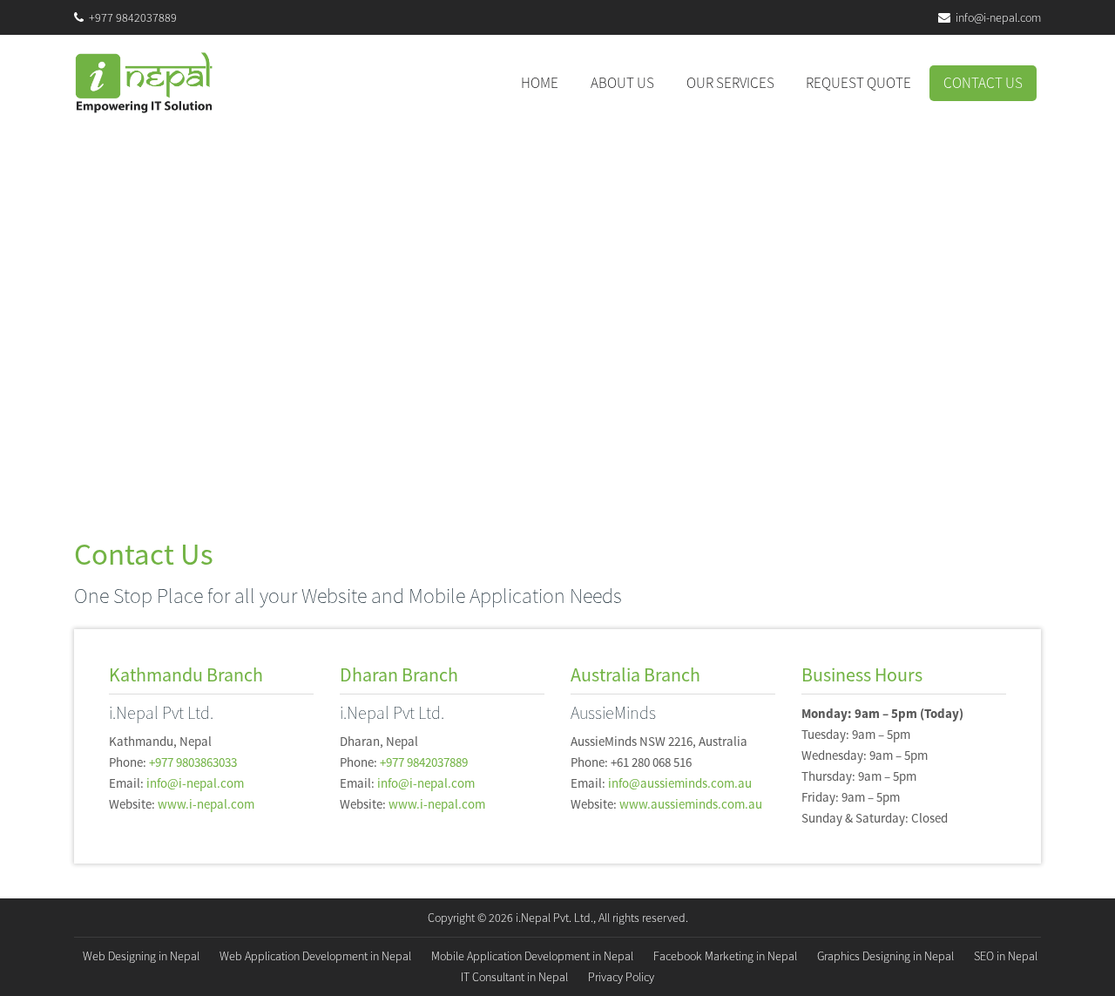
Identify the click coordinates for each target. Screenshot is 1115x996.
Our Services (730, 82)
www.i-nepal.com (206, 804)
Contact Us (983, 82)
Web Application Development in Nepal (315, 956)
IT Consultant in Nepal (514, 977)
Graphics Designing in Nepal (885, 956)
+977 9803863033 (193, 762)
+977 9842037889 (133, 17)
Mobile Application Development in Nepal (532, 956)
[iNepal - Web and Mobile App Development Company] (143, 83)
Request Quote (858, 82)
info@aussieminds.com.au (680, 783)
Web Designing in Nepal (141, 956)
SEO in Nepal (1005, 956)
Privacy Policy (621, 977)
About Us (622, 82)
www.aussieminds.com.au (690, 804)
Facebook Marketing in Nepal (725, 956)
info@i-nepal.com (998, 17)
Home (546, 82)
